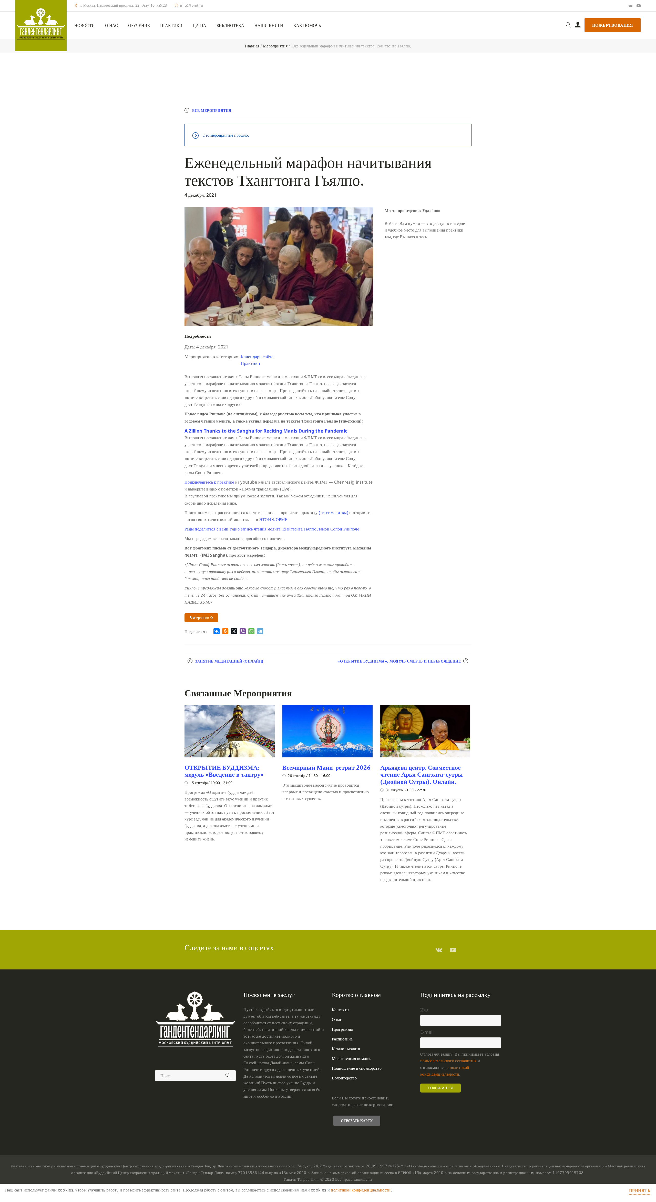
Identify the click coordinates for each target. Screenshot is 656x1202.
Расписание (342, 1039)
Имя (424, 1010)
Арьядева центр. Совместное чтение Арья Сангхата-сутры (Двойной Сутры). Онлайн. (421, 774)
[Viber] (243, 631)
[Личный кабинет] (578, 25)
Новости (84, 25)
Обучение (139, 25)
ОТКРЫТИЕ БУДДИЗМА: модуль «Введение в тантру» (223, 771)
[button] (265, 431)
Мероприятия (275, 46)
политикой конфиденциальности (361, 1190)
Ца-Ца (199, 25)
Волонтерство (344, 1078)
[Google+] (630, 5)
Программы (342, 1029)
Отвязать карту (357, 1120)
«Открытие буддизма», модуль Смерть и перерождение (399, 661)
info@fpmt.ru (191, 5)
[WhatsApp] (251, 631)
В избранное (200, 618)
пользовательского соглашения (448, 1061)
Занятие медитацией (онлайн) (229, 661)
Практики (171, 25)
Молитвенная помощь (351, 1058)
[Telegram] (260, 631)
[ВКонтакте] (216, 631)
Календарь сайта (257, 356)
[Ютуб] (639, 5)
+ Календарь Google (396, 113)
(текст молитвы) (332, 512)
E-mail (427, 1032)
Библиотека (230, 25)
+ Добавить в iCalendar (447, 113)
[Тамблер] (439, 949)
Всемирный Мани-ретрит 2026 (326, 767)
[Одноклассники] (225, 631)
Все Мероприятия (211, 110)
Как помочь (307, 25)
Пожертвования (612, 25)
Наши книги (268, 25)
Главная (252, 46)
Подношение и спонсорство (357, 1068)
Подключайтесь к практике (209, 482)
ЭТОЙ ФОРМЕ (273, 519)
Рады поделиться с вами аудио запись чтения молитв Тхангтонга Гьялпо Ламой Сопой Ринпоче (272, 529)
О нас (111, 25)
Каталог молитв (346, 1048)
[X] (234, 631)
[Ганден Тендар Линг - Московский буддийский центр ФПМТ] (41, 25)
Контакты (340, 1010)
